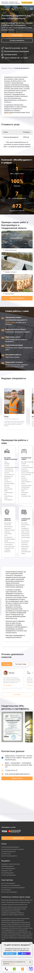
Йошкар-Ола (28, 900)
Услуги (10, 68)
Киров (28, 902)
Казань (3, 902)
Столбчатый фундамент (8, 875)
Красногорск (23, 904)
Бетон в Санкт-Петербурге (9, 892)
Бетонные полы (6, 853)
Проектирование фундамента (10, 847)
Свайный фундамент (7, 866)
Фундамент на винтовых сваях (10, 864)
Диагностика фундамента (9, 856)
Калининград (10, 902)
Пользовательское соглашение (10, 911)
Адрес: (18, 765)
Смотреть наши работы (17, 40)
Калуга (17, 902)
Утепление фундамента (8, 851)
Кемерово (23, 902)
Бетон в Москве (6, 890)
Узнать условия (27, 2)
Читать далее (8, 113)
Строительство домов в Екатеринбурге (13, 887)
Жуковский (4, 900)
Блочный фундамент (7, 873)
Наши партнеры (7, 880)
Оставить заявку (17, 35)
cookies (12, 963)
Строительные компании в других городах (15, 897)
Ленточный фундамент (8, 868)
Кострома (16, 904)
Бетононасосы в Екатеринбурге (10, 885)
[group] (12, 728)
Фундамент (5, 861)
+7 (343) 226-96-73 (20, 8)
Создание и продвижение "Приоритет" (12, 913)
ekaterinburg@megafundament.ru (19, 774)
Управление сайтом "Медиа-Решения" (12, 914)
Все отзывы (6, 664)
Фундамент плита (6, 870)
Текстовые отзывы (20, 664)
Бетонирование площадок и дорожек (12, 849)
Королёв (10, 904)
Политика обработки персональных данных (14, 907)
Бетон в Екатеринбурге (8, 883)
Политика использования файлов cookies (13, 909)
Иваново (11, 900)
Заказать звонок (17, 778)
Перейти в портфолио (17, 298)
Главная (4, 68)
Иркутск (22, 900)
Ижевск (16, 900)
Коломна (4, 904)
